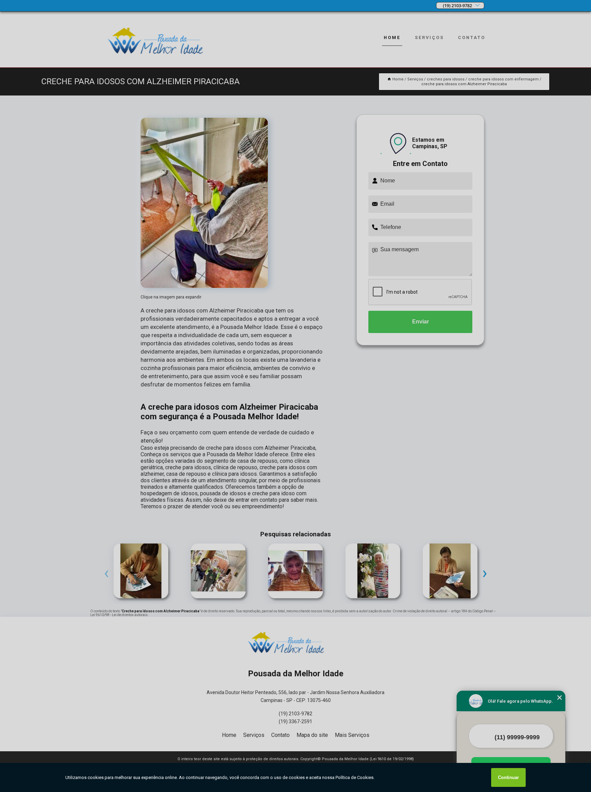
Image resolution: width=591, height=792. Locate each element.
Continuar (508, 777)
